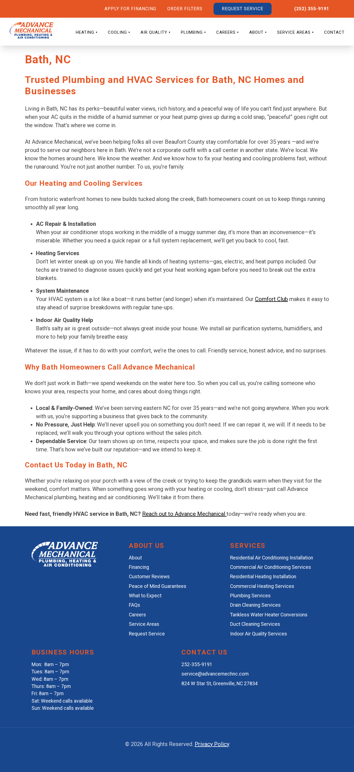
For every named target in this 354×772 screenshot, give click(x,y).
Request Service (147, 634)
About (135, 558)
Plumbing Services (250, 595)
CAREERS (226, 32)
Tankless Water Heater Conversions (269, 614)
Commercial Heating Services (262, 586)
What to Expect (145, 595)
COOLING (117, 32)
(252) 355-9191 (311, 8)
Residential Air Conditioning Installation (271, 558)
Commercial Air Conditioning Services (270, 567)
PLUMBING (192, 32)
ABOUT (256, 32)
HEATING (85, 32)
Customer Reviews (149, 576)
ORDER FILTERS (184, 8)
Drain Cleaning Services (255, 605)
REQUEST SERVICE (242, 8)
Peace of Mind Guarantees (157, 586)
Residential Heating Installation (263, 576)
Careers (137, 614)
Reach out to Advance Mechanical (184, 514)
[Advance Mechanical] (65, 564)
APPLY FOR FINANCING (130, 8)
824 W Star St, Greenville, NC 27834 (219, 683)
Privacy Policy (212, 744)
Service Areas (144, 624)
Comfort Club (271, 299)
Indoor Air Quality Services (258, 634)
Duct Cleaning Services (255, 624)
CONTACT (334, 32)
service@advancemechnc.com (215, 674)
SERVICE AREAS (294, 32)
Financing (139, 567)
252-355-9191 (196, 664)
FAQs (134, 605)
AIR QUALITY (153, 32)
